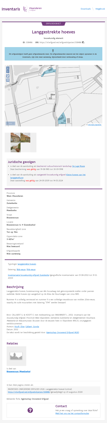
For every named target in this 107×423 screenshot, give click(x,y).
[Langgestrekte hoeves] (20, 142)
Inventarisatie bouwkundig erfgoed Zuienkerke (28, 275)
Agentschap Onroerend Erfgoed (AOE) (62, 332)
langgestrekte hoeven (27, 264)
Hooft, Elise (19, 326)
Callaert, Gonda (32, 326)
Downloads (86, 8)
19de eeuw (30, 269)
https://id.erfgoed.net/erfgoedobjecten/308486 (29, 392)
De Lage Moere (78, 166)
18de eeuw (21, 269)
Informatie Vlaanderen (94, 125)
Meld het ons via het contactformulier (72, 413)
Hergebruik (100, 8)
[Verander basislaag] (7, 80)
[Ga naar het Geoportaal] (7, 76)
